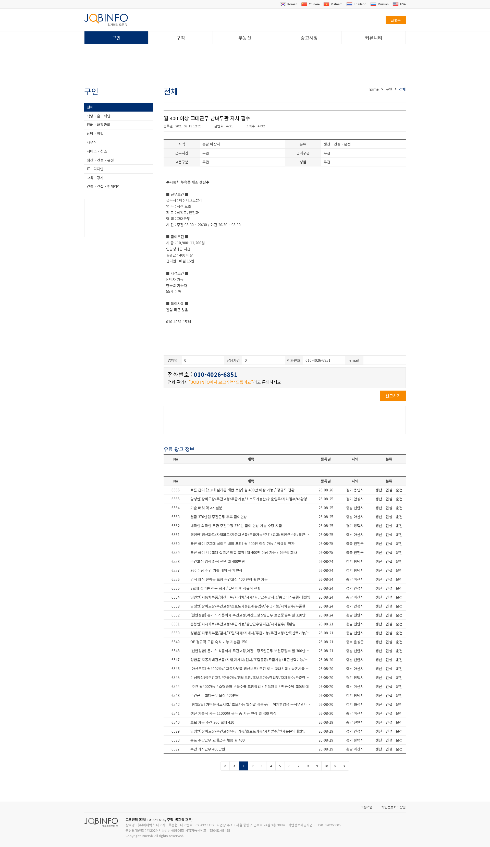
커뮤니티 (373, 37)
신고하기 (393, 396)
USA (403, 4)
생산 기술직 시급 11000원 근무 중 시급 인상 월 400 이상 (233, 713)
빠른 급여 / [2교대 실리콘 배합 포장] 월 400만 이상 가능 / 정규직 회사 (243, 552)
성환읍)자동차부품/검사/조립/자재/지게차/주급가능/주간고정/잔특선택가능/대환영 (252, 633)
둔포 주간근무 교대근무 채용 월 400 (217, 740)
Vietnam (336, 4)
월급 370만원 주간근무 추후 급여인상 (218, 516)
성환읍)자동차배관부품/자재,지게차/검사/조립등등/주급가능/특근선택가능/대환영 (252, 659)
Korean (292, 4)
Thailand (360, 4)
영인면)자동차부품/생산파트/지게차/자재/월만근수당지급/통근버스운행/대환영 (250, 597)
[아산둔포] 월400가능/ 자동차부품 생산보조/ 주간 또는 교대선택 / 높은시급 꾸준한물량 (252, 668)
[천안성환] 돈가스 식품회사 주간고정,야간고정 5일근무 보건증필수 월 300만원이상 (252, 650)
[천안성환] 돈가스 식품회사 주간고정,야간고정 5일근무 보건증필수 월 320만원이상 (252, 615)
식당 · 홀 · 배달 (99, 115)
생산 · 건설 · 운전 (100, 160)
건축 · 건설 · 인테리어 (103, 186)
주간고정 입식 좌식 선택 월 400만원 (217, 561)
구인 (116, 37)
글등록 (396, 19)
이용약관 (367, 807)
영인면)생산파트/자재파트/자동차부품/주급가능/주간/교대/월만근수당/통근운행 (251, 534)
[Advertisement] (245, 66)
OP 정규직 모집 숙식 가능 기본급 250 (218, 642)
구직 (180, 37)
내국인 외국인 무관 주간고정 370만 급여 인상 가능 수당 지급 (236, 525)
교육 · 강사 (95, 177)
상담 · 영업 (95, 133)
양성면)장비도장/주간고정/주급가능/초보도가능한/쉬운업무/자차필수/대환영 (248, 499)
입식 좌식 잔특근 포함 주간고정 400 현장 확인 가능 (229, 579)
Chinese (314, 4)
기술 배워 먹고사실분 (206, 508)
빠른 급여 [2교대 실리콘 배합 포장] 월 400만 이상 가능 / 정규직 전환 (242, 490)
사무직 (92, 142)
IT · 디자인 (95, 168)
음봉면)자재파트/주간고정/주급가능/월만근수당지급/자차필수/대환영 (243, 624)
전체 (90, 107)
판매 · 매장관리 (98, 124)
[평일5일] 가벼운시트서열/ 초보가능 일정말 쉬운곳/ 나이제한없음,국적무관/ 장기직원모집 (252, 704)
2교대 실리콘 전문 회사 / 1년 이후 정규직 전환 (225, 588)
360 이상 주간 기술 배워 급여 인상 (216, 570)
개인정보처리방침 (393, 807)
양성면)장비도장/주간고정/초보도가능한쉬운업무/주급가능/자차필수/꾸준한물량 (251, 606)
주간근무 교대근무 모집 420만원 (214, 695)
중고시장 (309, 37)
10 (326, 766)
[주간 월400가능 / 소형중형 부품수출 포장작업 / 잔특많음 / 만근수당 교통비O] (249, 686)
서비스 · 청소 (97, 151)
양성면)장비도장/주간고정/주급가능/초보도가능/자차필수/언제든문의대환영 (247, 731)
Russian (383, 4)
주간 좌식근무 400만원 (207, 749)
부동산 (244, 37)
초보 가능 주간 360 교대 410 (212, 722)
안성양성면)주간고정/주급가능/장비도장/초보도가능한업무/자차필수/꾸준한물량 (251, 677)
